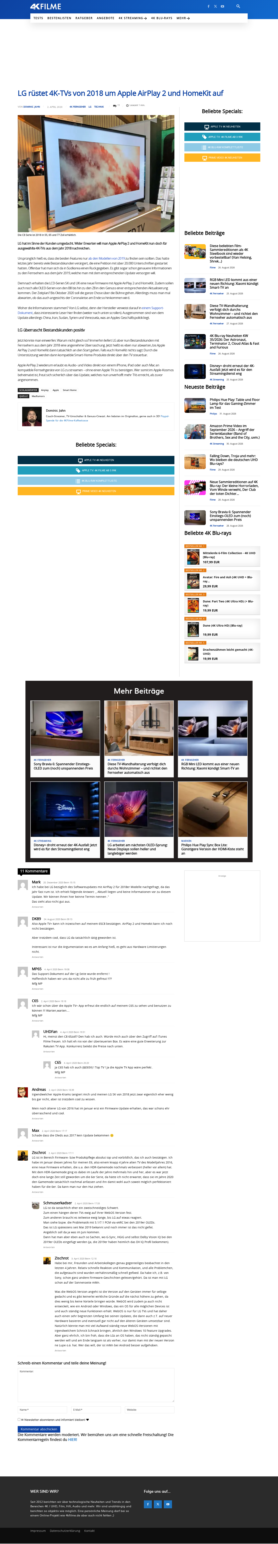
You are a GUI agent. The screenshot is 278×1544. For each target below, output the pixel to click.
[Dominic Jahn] (32, 416)
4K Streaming (217, 380)
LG (90, 107)
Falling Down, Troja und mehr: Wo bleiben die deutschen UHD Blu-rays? (234, 459)
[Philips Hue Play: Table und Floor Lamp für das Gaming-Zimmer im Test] (195, 405)
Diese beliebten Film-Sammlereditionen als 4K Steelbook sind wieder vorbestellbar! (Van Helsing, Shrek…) (231, 253)
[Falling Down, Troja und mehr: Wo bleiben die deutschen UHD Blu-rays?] (195, 461)
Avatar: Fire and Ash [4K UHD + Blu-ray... (228, 579)
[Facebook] (208, 6)
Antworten (37, 907)
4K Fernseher (78, 107)
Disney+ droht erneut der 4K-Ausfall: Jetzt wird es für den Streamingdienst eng (232, 369)
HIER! (72, 1440)
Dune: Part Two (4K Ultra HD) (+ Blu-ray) (228, 603)
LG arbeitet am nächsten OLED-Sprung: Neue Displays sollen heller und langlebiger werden (138, 849)
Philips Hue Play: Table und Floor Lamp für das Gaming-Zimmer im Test (235, 403)
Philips (213, 414)
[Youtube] (222, 6)
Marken (186, 841)
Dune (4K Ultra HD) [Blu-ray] (222, 625)
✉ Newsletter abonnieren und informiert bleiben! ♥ (54, 1419)
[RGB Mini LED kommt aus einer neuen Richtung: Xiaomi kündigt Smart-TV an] (195, 285)
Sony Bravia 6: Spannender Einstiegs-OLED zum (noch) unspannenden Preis (230, 515)
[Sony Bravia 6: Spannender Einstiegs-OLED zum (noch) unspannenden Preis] (195, 517)
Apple (56, 390)
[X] (215, 6)
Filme (213, 268)
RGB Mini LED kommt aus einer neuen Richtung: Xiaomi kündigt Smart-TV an (234, 283)
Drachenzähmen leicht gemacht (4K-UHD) (228, 652)
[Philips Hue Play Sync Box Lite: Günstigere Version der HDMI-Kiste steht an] (212, 809)
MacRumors (38, 396)
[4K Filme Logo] (51, 6)
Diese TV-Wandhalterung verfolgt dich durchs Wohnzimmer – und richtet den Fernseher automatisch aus (137, 768)
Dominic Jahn (31, 107)
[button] (238, 6)
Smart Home (70, 390)
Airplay (45, 390)
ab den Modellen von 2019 (106, 258)
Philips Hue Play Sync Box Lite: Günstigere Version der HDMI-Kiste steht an (212, 849)
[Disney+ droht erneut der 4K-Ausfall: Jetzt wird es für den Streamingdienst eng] (195, 371)
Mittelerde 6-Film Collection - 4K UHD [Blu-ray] (229, 555)
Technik (99, 107)
